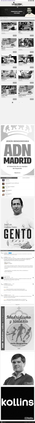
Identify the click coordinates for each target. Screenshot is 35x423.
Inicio (2, 17)
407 (19, 102)
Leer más (14, 35)
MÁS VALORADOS (26, 177)
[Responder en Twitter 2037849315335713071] (4, 302)
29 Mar (13, 257)
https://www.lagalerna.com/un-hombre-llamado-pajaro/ (16, 289)
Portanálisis (6, 17)
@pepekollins (8, 277)
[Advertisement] (17, 114)
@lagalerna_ (9, 257)
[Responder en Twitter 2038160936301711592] (4, 281)
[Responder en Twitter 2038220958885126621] (4, 273)
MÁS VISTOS (9, 177)
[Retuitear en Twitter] (3, 276)
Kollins (5, 277)
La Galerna (6, 188)
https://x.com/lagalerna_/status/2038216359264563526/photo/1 (14, 290)
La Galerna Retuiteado (7, 276)
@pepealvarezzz (12, 278)
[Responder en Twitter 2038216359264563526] (4, 292)
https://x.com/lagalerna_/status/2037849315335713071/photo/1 (14, 300)
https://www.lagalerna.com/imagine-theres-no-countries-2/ (16, 299)
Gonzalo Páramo (7, 181)
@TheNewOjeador (7, 278)
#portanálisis (6, 287)
